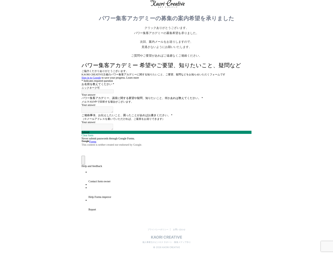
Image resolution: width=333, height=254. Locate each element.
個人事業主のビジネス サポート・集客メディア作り (166, 242)
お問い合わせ (179, 229)
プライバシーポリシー (158, 229)
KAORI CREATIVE (166, 237)
